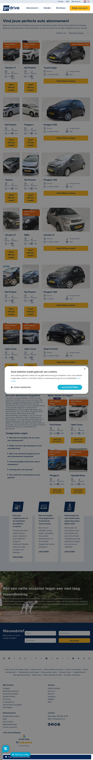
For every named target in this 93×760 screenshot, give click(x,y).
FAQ (67, 1)
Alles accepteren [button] (70, 387)
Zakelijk (47, 8)
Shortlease (61, 8)
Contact (60, 1)
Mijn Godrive (76, 1)
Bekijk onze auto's (80, 8)
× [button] (85, 369)
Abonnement (32, 8)
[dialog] (46, 380)
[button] (21, 387)
